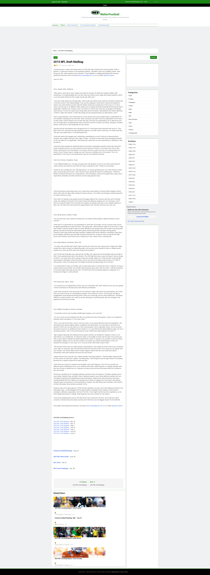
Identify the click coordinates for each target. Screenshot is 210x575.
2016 (130, 178)
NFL (130, 116)
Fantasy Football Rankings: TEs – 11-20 (136, 1)
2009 (130, 202)
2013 (130, 188)
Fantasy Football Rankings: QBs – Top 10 (68, 518)
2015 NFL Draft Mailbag (61, 421)
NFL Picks (57, 462)
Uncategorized (133, 133)
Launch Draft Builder (142, 217)
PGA (130, 123)
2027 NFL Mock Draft (72, 25)
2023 (130, 154)
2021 (130, 161)
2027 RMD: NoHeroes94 (135, 221)
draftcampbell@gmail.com (85, 75)
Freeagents (132, 102)
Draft (55, 57)
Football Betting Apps (103, 25)
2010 (130, 198)
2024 (130, 151)
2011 (130, 195)
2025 (130, 148)
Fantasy (131, 99)
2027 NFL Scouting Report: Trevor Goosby (68, 558)
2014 (130, 185)
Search (153, 57)
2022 (130, 158)
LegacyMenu (55, 25)
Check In (62, 25)
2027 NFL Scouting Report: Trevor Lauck (68, 508)
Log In (105, 5)
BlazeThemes (116, 572)
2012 (130, 192)
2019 (130, 168)
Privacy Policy (124, 572)
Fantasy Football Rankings (62, 451)
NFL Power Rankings (60, 468)
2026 (130, 144)
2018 (130, 171)
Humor (131, 106)
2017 (130, 175)
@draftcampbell (109, 75)
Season (131, 129)
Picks (130, 126)
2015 (130, 181)
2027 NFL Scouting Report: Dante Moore (68, 538)
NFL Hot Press (133, 119)
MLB (130, 109)
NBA (130, 112)
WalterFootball (109, 14)
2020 (130, 165)
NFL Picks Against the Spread (88, 25)
